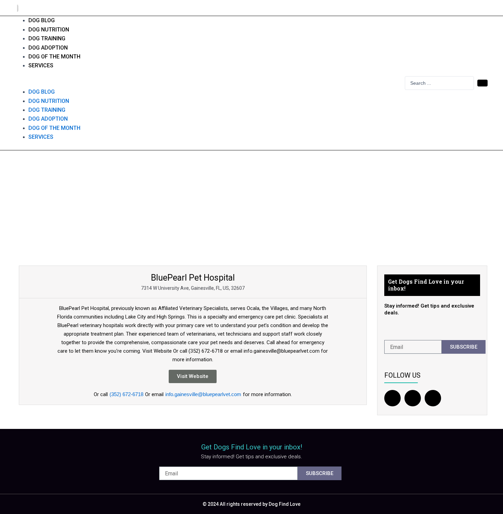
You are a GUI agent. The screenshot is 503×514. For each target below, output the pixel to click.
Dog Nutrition (48, 29)
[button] (206, 83)
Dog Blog (41, 20)
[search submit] (482, 83)
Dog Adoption (48, 47)
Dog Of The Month (54, 56)
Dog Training (46, 38)
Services (40, 65)
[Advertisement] (251, 201)
